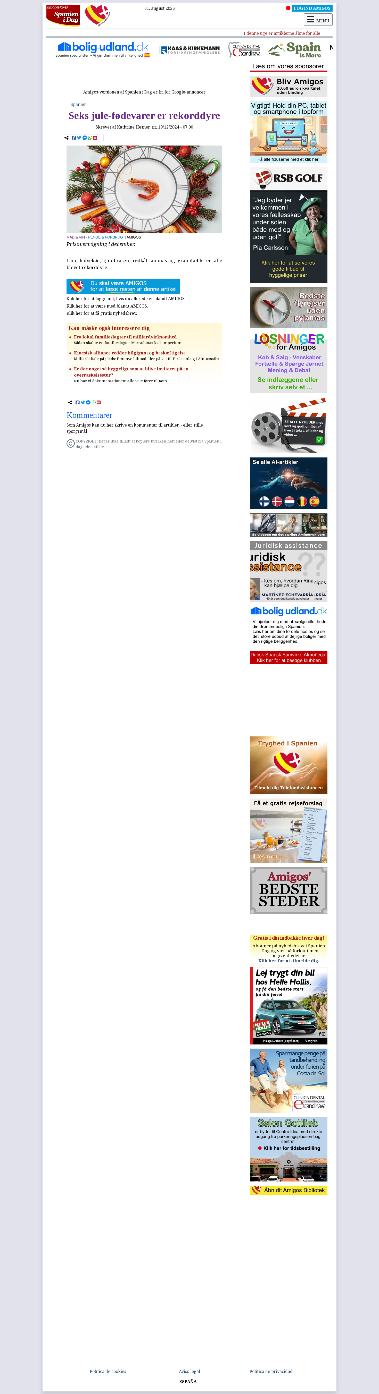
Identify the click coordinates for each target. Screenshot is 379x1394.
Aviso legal (189, 1371)
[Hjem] (63, 15)
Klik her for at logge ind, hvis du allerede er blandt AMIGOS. (126, 298)
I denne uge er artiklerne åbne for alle (261, 33)
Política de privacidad (271, 1371)
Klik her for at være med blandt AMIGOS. (107, 306)
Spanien (79, 104)
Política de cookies (108, 1371)
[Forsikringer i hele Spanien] (135, 49)
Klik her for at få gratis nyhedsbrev (101, 313)
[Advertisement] (144, 75)
